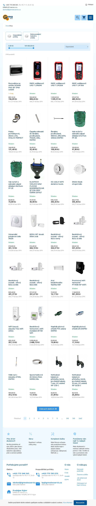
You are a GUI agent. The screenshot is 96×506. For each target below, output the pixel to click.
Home (7, 26)
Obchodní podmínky (80, 470)
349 (73, 418)
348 (67, 418)
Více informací (67, 502)
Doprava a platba (82, 474)
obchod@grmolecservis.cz (12, 10)
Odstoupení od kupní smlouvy (82, 484)
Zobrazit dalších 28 (48, 409)
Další (80, 418)
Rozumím (80, 503)
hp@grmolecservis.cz (52, 482)
